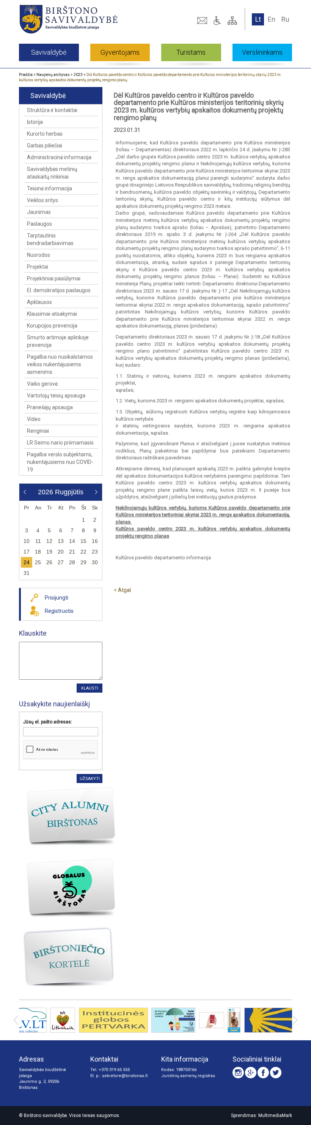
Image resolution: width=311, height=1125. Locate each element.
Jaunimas (39, 212)
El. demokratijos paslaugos (59, 290)
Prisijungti (56, 598)
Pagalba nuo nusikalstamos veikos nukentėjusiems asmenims (60, 364)
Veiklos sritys (42, 200)
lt (258, 19)
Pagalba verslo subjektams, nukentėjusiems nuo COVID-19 (60, 462)
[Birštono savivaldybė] (72, 19)
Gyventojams (120, 52)
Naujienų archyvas (53, 75)
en (271, 19)
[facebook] (263, 1072)
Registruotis (59, 611)
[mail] (203, 20)
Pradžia (26, 75)
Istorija (35, 122)
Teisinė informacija (49, 188)
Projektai (37, 267)
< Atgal (122, 590)
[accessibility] (218, 20)
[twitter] (275, 1072)
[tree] (233, 20)
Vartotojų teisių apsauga (56, 395)
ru (285, 19)
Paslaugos (39, 224)
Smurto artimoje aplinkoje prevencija (58, 341)
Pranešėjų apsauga (50, 407)
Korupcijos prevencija (52, 326)
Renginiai (38, 431)
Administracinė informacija (59, 157)
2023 (78, 75)
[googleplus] (250, 1072)
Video (34, 419)
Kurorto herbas (45, 134)
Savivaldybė (48, 52)
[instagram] (238, 1072)
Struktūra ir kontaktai (52, 110)
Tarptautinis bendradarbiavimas (50, 239)
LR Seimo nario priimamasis (60, 443)
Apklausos (39, 302)
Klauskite (33, 633)
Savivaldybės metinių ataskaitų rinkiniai (52, 173)
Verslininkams (262, 52)
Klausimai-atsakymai (52, 314)
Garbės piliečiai (44, 145)
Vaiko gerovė (42, 384)
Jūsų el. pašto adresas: (47, 722)
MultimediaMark (275, 1115)
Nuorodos (38, 255)
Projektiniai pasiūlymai (53, 278)
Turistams (191, 52)
